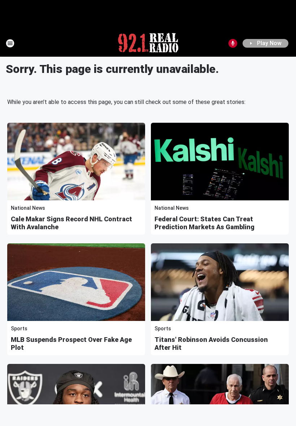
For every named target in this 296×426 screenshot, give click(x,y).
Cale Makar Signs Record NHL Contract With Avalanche (71, 223)
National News (28, 208)
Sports (19, 328)
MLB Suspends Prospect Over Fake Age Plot (71, 343)
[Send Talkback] (232, 43)
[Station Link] (148, 43)
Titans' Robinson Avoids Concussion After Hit (211, 343)
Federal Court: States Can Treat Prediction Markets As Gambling (204, 223)
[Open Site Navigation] (10, 43)
